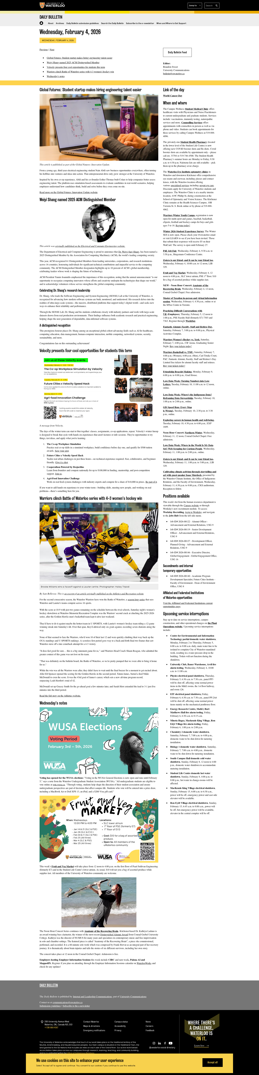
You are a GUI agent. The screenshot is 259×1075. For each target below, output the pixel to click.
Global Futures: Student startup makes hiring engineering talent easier (79, 57)
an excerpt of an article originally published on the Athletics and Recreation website (104, 593)
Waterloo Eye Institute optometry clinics (188, 171)
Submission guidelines (50, 1005)
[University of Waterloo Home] (52, 5)
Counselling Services (191, 122)
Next (52, 49)
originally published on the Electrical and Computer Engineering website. (90, 246)
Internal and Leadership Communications (92, 996)
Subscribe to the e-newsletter (76, 1005)
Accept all (213, 1062)
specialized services (180, 185)
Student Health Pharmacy (193, 142)
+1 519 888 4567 (51, 1027)
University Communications (133, 996)
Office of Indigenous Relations (80, 1053)
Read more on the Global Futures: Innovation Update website (69, 192)
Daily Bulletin (49, 985)
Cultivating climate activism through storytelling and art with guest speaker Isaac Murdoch (189, 473)
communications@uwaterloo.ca (67, 1002)
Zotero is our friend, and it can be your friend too (188, 260)
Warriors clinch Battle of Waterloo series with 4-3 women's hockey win (80, 71)
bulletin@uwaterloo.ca (174, 73)
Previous (44, 49)
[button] (195, 5)
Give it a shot (61, 462)
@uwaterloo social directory (162, 1047)
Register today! (183, 225)
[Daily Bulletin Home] (41, 23)
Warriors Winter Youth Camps (179, 215)
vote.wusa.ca (59, 784)
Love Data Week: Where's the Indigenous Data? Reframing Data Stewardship (187, 396)
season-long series (136, 599)
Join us (58, 473)
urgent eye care (206, 185)
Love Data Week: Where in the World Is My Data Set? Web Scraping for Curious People (188, 446)
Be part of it (151, 481)
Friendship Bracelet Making (177, 371)
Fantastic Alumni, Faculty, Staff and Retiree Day (187, 326)
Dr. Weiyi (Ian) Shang (128, 251)
